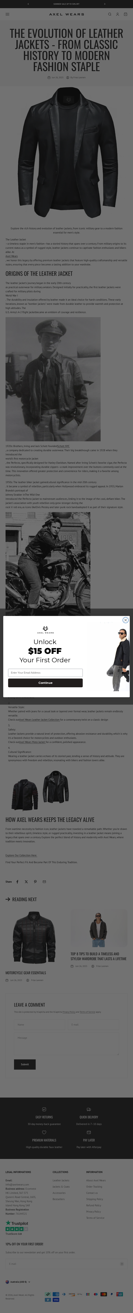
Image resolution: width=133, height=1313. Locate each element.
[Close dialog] (125, 620)
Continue (45, 683)
